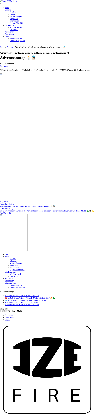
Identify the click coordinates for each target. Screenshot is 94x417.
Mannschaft (9, 32)
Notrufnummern (16, 38)
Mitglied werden (16, 27)
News (7, 8)
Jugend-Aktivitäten (17, 23)
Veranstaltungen (16, 16)
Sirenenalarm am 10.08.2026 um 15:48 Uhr (22, 305)
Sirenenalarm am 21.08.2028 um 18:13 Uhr (22, 296)
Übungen (13, 14)
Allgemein (14, 19)
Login (7, 320)
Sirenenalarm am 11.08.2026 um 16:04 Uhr (22, 302)
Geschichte (14, 30)
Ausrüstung (9, 34)
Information (14, 21)
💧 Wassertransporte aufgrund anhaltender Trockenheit (26, 300)
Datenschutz (9, 317)
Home (2, 47)
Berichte (8, 10)
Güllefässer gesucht (17, 41)
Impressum (9, 315)
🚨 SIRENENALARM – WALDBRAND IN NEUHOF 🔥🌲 (30, 298)
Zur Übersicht (5, 213)
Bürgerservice (10, 36)
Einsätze (13, 12)
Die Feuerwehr (11, 25)
